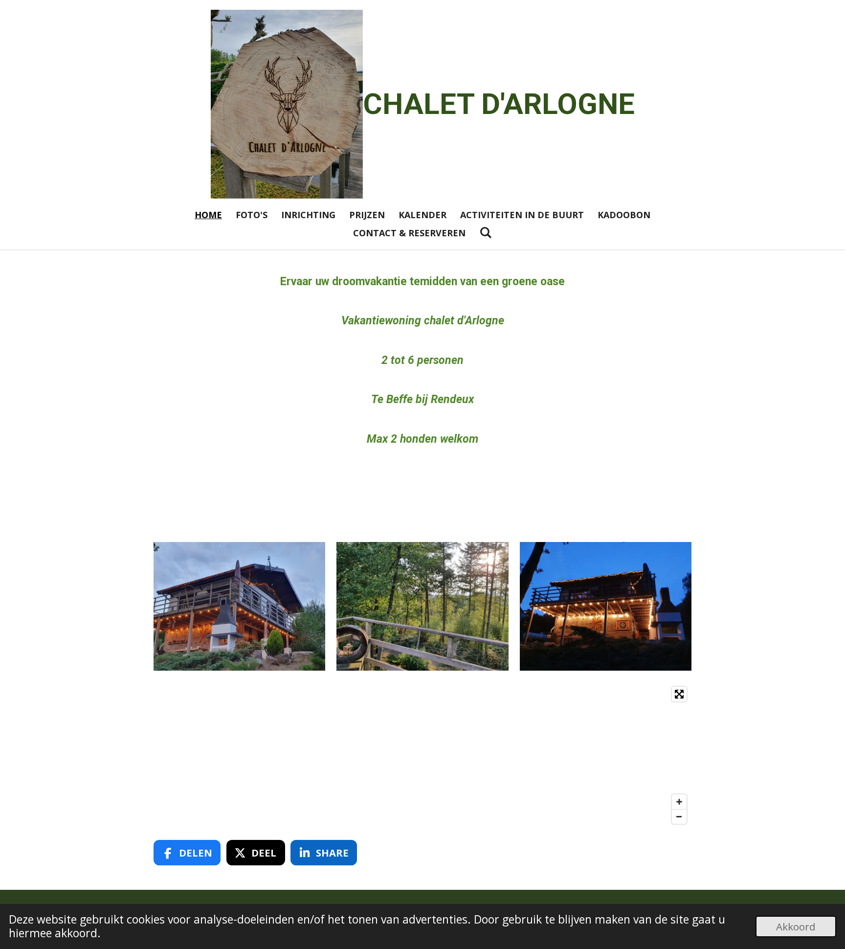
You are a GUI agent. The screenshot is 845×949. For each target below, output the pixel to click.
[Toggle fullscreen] (679, 694)
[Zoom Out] (679, 816)
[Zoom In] (679, 801)
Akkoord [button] (796, 926)
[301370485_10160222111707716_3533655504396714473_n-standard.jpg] (422, 606)
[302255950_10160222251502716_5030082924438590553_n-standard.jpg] (605, 606)
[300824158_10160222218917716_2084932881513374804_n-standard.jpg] (239, 606)
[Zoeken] (485, 232)
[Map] (422, 755)
